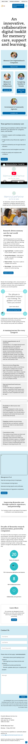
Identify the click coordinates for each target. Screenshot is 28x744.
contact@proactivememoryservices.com (12, 735)
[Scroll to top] (26, 742)
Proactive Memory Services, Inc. (9, 716)
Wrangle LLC (17, 740)
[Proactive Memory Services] (3, 6)
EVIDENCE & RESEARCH (14, 1)
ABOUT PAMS (5, 1)
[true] (26, 6)
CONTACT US (24, 1)
